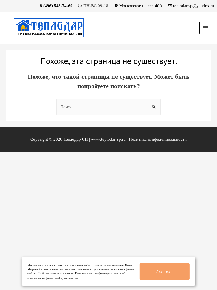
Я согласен (164, 271)
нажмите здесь (72, 278)
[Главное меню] (205, 28)
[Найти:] (108, 107)
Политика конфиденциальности (158, 139)
